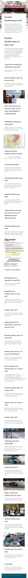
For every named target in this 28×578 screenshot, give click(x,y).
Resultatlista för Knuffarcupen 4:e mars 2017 (12, 293)
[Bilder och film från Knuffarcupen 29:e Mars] (14, 484)
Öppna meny (14, 9)
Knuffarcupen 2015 (11, 467)
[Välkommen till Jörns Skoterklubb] (14, 433)
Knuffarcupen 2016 (11, 417)
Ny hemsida (8, 564)
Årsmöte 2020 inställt (12, 164)
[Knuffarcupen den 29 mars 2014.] (14, 539)
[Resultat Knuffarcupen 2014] (14, 510)
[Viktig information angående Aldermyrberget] (14, 141)
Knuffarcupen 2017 (11, 310)
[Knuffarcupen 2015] (14, 460)
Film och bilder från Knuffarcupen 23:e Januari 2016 (14, 368)
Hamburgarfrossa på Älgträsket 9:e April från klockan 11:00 (13, 324)
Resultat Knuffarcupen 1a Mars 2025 (12, 41)
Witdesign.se (5, 576)
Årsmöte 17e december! (12, 270)
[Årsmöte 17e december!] (14, 252)
